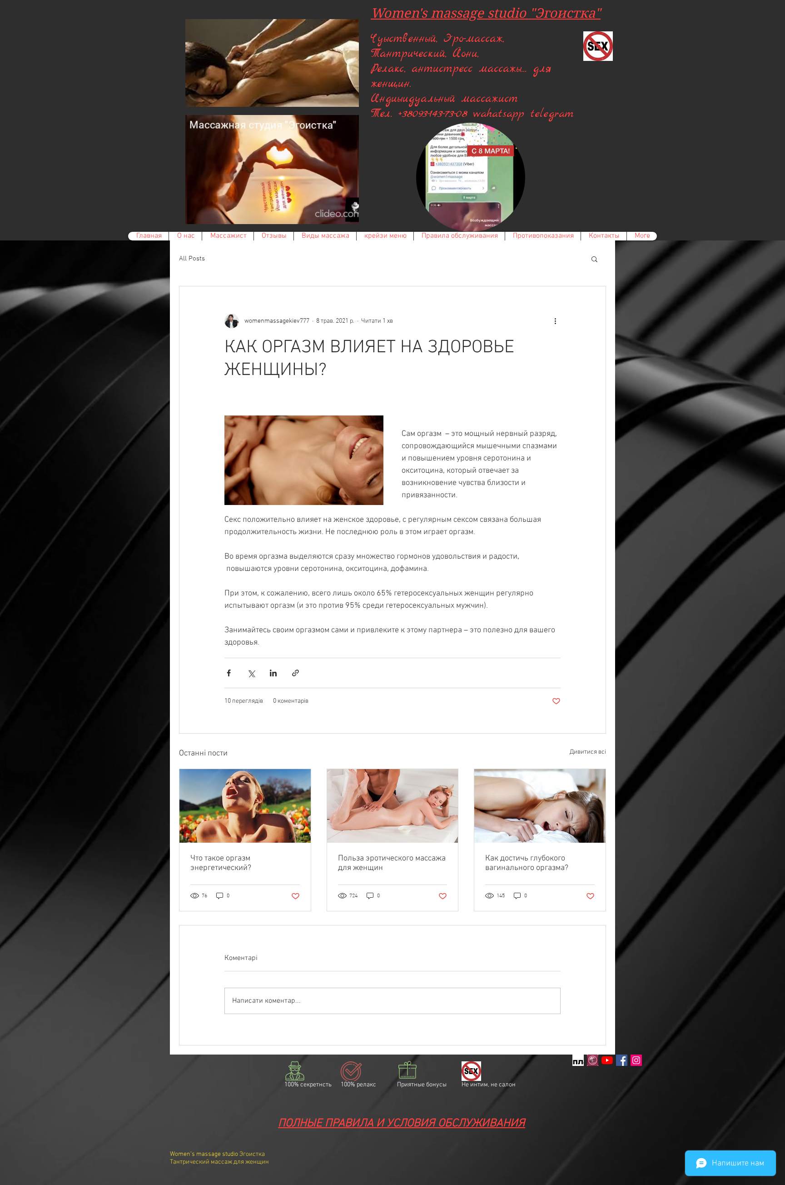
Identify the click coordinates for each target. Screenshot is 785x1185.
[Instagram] (636, 1060)
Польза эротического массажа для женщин (392, 863)
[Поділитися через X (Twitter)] (251, 673)
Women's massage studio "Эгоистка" (486, 13)
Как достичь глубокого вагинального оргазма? (526, 863)
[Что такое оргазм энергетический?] (245, 806)
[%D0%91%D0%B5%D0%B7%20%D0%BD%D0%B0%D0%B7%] (578, 1060)
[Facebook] (621, 1060)
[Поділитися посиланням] (295, 673)
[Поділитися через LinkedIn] (273, 673)
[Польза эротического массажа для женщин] (392, 806)
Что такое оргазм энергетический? (220, 863)
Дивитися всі (588, 752)
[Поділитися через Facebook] (228, 673)
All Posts (192, 259)
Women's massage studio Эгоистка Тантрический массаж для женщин (219, 1158)
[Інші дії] (555, 320)
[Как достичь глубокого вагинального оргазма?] (540, 806)
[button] (347, 214)
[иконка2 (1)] (592, 1060)
